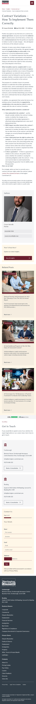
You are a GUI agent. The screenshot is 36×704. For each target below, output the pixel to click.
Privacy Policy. (13, 571)
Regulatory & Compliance (10, 273)
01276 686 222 (8, 462)
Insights (8, 9)
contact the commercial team (10, 173)
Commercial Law (15, 9)
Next (6, 564)
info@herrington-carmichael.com (13, 459)
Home (3, 9)
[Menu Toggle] (32, 3)
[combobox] (8, 558)
